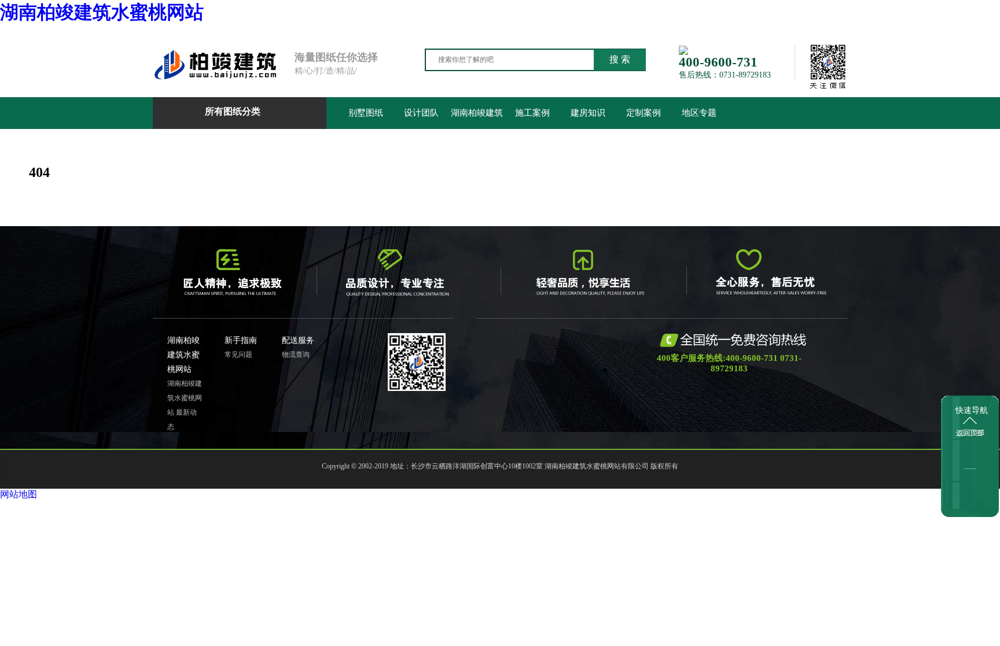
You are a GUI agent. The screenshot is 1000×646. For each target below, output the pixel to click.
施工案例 (532, 112)
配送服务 (298, 340)
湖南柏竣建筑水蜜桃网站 (102, 12)
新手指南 (241, 340)
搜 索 (619, 59)
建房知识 (588, 112)
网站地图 (18, 494)
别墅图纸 (365, 112)
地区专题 (699, 112)
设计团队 (421, 112)
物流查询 (296, 354)
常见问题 (238, 354)
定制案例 (643, 112)
